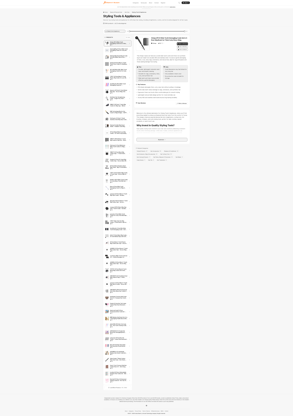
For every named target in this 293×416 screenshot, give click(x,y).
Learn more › (172, 6)
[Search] (179, 2)
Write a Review (182, 103)
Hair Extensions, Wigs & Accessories (147, 154)
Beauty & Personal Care (116, 12)
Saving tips (144, 2)
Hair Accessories (155, 151)
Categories (136, 2)
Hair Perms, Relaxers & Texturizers (163, 157)
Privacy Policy (138, 411)
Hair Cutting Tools (166, 154)
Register (163, 2)
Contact (156, 2)
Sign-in (187, 2)
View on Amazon (183, 43)
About (150, 2)
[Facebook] (146, 405)
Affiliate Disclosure (155, 411)
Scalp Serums (141, 160)
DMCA (162, 411)
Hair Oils (151, 160)
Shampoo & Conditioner (171, 151)
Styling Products (142, 151)
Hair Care (127, 12)
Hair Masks (179, 157)
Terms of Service (146, 411)
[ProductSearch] (111, 2)
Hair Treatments (162, 160)
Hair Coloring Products (143, 157)
